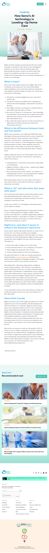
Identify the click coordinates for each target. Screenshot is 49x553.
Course (31, 507)
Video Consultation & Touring (22, 514)
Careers (3, 509)
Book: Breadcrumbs (34, 509)
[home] (7, 4)
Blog (30, 502)
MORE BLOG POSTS (41, 376)
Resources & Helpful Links (35, 505)
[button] (45, 4)
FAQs (17, 511)
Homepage (4, 502)
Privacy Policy (17, 548)
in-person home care (22, 257)
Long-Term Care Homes (21, 509)
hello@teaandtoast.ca (30, 548)
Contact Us (40, 4)
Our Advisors (5, 505)
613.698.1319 (22, 548)
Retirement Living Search (21, 505)
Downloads (32, 511)
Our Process (18, 502)
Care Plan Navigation (20, 507)
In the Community (6, 507)
